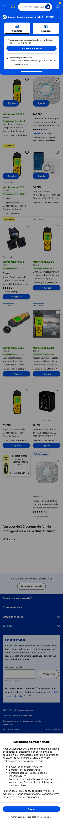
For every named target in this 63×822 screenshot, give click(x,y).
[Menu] (5, 6)
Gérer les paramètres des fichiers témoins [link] (31, 817)
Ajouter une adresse (31, 48)
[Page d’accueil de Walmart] (13, 6)
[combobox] (35, 7)
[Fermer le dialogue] (57, 741)
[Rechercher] (47, 6)
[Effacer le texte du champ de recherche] (43, 7)
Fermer (31, 809)
